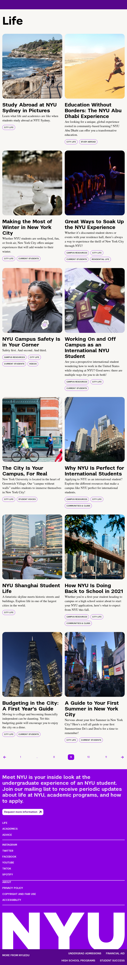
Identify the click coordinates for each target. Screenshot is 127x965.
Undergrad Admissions (84, 953)
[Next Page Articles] (122, 757)
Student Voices (27, 499)
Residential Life (100, 259)
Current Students (28, 258)
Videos (33, 364)
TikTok (6, 868)
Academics (10, 828)
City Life (8, 127)
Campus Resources (76, 253)
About (6, 882)
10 (88, 757)
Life (4, 823)
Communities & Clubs (78, 506)
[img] (32, 66)
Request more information (20, 812)
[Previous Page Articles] (4, 757)
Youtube (8, 862)
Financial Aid (115, 953)
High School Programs (78, 960)
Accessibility (11, 900)
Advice (7, 834)
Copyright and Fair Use (19, 894)
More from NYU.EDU (15, 955)
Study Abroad (88, 142)
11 (106, 757)
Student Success (112, 960)
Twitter (7, 850)
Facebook (9, 856)
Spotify (7, 874)
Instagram (9, 844)
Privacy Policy (12, 888)
